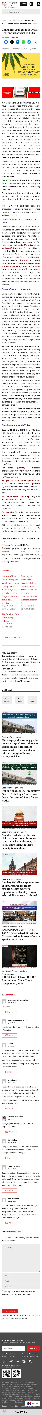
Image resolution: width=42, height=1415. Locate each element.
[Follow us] (4, 1361)
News (20, 926)
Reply (11, 1012)
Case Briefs (7, 737)
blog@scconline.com (9, 1356)
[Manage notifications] (4, 1410)
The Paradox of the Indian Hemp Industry (10, 617)
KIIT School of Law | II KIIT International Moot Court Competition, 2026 (19, 980)
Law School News (9, 971)
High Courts (18, 737)
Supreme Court (19, 832)
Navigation (21, 1412)
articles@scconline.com (30, 1356)
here (37, 531)
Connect (23, 4)
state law (30, 383)
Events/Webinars (9, 926)
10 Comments (14, 638)
